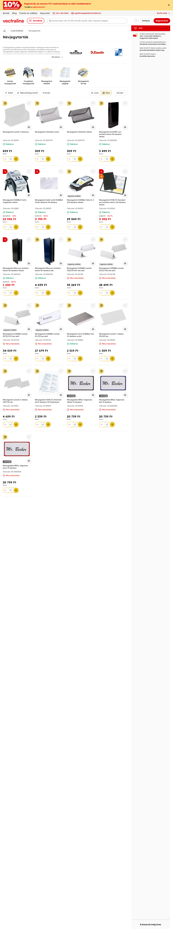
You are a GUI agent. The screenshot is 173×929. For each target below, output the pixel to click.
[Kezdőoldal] (4, 30)
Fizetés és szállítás (28, 13)
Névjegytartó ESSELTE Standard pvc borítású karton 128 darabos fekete (112, 202)
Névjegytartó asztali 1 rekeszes (16, 132)
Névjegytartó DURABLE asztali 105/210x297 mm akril (79, 269)
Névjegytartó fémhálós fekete (79, 132)
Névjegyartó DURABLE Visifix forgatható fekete (14, 201)
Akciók (6, 13)
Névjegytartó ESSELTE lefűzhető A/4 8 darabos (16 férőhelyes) (48, 401)
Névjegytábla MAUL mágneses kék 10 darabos (111, 401)
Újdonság (71, 396)
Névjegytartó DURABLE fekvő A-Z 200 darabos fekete (80, 201)
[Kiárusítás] (101, 176)
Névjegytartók (34, 31)
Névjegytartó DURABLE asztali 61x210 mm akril (47, 335)
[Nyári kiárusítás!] (37, 171)
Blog (14, 13)
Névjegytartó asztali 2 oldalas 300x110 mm (15, 401)
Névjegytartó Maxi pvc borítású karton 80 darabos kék (48, 269)
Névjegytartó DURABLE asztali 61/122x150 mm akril (111, 269)
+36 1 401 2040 (62, 13)
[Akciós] (5, 171)
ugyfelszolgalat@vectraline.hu (87, 13)
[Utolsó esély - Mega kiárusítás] (101, 171)
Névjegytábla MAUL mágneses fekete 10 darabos (79, 401)
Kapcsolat (45, 13)
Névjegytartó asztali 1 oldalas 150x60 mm (111, 335)
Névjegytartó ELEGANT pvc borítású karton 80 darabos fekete (110, 134)
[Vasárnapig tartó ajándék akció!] (5, 103)
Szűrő (10, 93)
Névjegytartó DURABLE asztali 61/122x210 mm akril (15, 335)
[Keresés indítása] (50, 20)
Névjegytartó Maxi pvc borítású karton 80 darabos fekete (16, 269)
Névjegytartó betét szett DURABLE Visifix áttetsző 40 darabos (49, 201)
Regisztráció (162, 21)
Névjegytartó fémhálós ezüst (47, 132)
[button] (95, 93)
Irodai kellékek (17, 31)
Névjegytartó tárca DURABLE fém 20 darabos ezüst (80, 335)
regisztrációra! (38, 7)
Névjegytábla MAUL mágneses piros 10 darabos (15, 467)
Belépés (146, 21)
